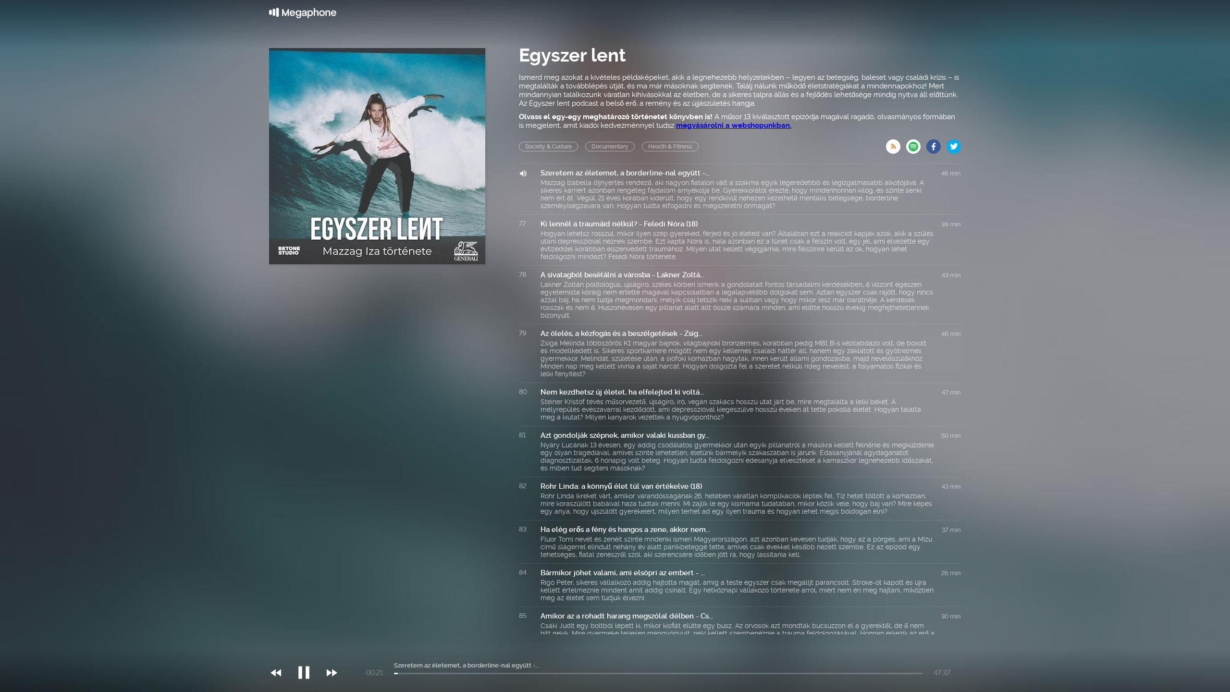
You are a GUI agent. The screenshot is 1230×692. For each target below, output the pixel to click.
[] (308, 653)
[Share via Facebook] (936, 143)
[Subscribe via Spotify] (916, 143)
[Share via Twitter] (954, 143)
